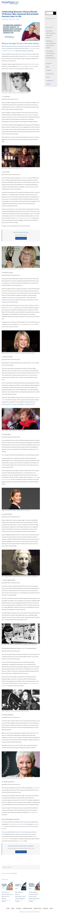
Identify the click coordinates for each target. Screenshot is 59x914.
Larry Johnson (5, 19)
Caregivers (48, 70)
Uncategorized (49, 80)
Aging (47, 66)
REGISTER (45, 908)
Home (7, 908)
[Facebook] (50, 21)
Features (18, 908)
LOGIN (51, 908)
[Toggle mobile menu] (56, 2)
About (13, 908)
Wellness (48, 84)
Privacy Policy (37, 908)
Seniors (17, 19)
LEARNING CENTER (27, 908)
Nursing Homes (49, 73)
